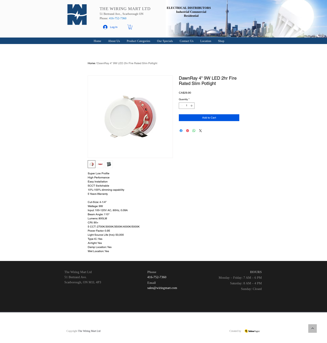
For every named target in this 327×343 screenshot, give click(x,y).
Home (91, 63)
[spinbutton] (187, 106)
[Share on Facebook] (181, 131)
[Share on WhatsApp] (194, 131)
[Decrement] (181, 106)
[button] (130, 27)
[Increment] (192, 106)
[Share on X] (200, 131)
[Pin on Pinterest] (187, 131)
